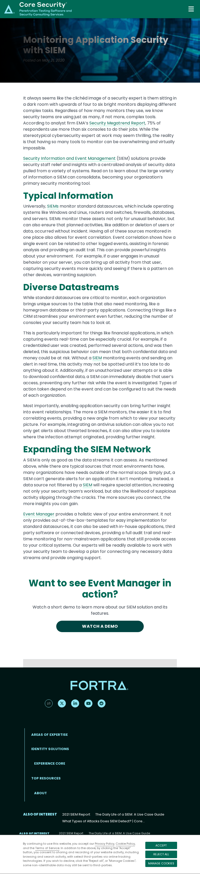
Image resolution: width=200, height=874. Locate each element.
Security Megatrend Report (117, 123)
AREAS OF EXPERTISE (49, 734)
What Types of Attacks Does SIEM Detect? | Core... (103, 821)
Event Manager (38, 514)
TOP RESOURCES (46, 778)
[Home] (38, 9)
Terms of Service (47, 848)
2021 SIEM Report (76, 814)
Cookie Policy (125, 844)
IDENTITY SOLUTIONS (50, 748)
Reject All (161, 854)
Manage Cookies (161, 863)
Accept (161, 845)
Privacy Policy (104, 844)
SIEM (97, 358)
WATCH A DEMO (100, 626)
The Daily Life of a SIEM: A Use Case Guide (129, 814)
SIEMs (53, 206)
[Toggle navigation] (191, 9)
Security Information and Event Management (69, 158)
